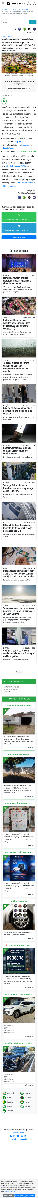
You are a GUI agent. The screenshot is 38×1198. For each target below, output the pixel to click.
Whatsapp (7, 141)
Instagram (25, 145)
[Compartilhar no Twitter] (29, 29)
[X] (22, 1136)
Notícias (14, 9)
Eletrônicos (10, 1102)
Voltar (20, 672)
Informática (10, 1098)
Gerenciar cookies (8, 1195)
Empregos (10, 1111)
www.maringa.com (19, 1132)
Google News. (8, 148)
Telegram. (17, 141)
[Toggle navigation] (3, 3)
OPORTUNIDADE (23, 9)
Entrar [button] (34, 4)
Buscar (33, 22)
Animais (9, 1106)
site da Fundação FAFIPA (16, 166)
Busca (29, 4)
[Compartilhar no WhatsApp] (24, 29)
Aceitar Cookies (30, 1195)
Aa (4, 101)
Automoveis (10, 1093)
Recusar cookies (19, 1195)
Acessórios (28, 1098)
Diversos (27, 1106)
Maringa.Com (5, 9)
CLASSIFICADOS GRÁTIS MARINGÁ (19, 699)
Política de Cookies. (10, 1191)
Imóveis (27, 1093)
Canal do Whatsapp (28, 151)
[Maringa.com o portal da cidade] (16, 3)
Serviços (27, 1102)
